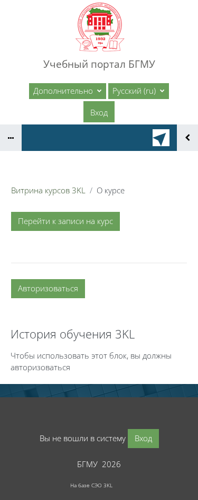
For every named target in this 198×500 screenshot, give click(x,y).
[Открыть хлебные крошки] (11, 137)
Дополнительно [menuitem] (64, 90)
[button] (138, 91)
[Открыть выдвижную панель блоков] (187, 137)
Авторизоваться (48, 288)
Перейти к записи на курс (65, 221)
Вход (99, 112)
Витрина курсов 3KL (48, 190)
